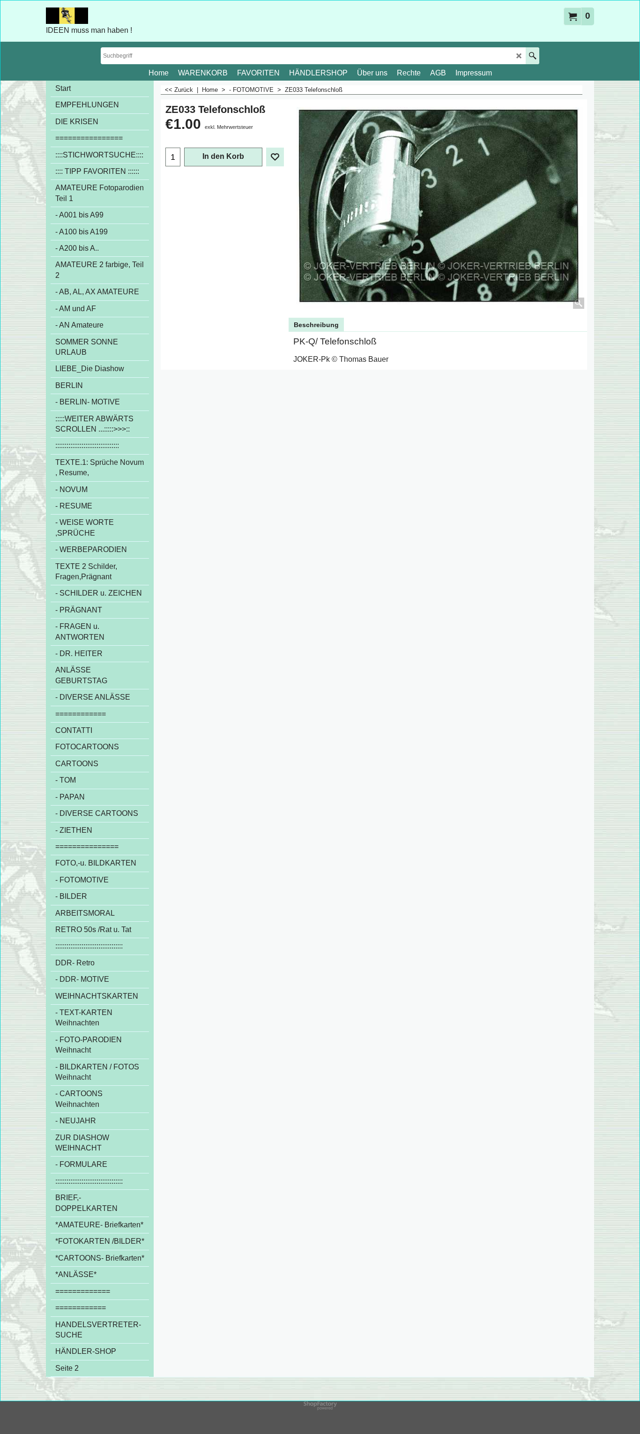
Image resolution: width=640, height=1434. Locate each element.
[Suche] (532, 55)
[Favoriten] (275, 157)
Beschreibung (316, 325)
